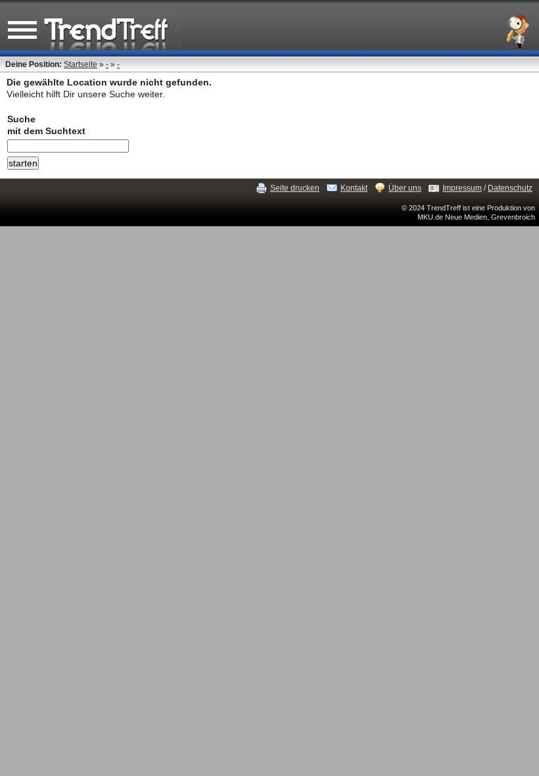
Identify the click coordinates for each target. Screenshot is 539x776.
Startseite (80, 64)
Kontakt (353, 188)
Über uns (404, 188)
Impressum (462, 188)
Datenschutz (510, 188)
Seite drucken (294, 188)
